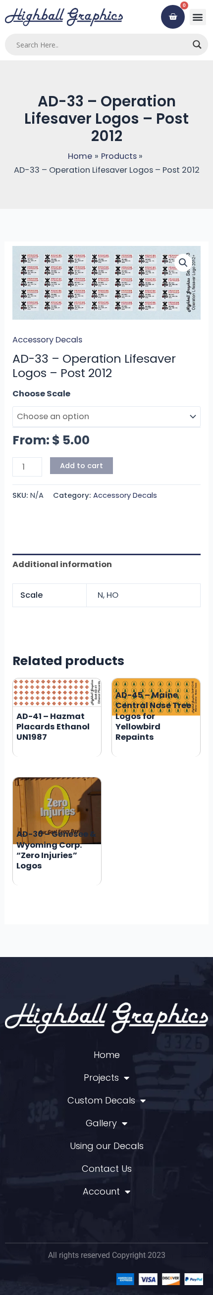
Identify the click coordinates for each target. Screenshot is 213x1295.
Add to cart (81, 466)
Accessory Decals (47, 339)
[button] (198, 17)
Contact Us (107, 1168)
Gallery (101, 1123)
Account (101, 1191)
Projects (101, 1077)
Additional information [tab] (62, 564)
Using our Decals (107, 1146)
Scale (24, 393)
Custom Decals (101, 1100)
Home (107, 1055)
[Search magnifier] (197, 44)
